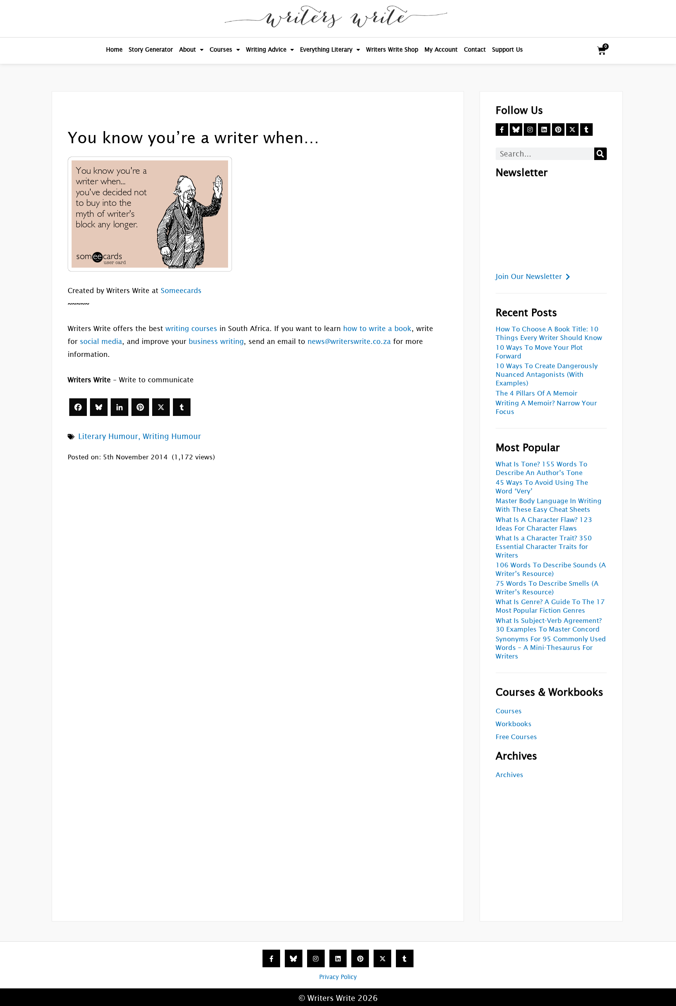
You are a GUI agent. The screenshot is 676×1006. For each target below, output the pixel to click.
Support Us (507, 49)
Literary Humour (108, 436)
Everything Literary (326, 49)
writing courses (191, 328)
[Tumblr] (181, 407)
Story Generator (151, 49)
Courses (221, 49)
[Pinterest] (140, 407)
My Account (441, 49)
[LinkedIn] (119, 407)
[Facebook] (78, 407)
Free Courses (516, 737)
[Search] (600, 154)
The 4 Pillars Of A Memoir (536, 393)
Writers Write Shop (392, 49)
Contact (475, 49)
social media (101, 341)
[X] (161, 407)
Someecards (181, 290)
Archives (509, 775)
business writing (216, 341)
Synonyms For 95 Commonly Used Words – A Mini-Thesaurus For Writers (551, 647)
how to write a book (377, 328)
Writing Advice (266, 49)
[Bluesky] (98, 407)
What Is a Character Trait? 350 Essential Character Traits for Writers (544, 546)
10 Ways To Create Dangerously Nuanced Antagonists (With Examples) (547, 374)
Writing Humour (172, 436)
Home (114, 49)
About (187, 49)
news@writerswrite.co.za (349, 341)
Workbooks (514, 724)
